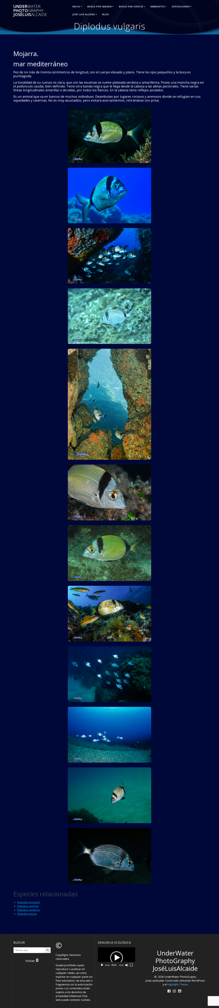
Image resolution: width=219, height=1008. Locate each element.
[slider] (114, 965)
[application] (116, 957)
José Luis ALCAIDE (83, 14)
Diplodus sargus (27, 914)
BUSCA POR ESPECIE (131, 6)
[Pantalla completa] (131, 965)
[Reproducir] (102, 965)
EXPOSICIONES (181, 6)
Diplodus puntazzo (28, 910)
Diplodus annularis (28, 902)
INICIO (76, 6)
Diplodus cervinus (28, 906)
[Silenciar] (126, 965)
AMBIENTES (157, 6)
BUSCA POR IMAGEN (99, 6)
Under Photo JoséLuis (30, 10)
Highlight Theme (177, 984)
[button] (116, 957)
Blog (105, 14)
